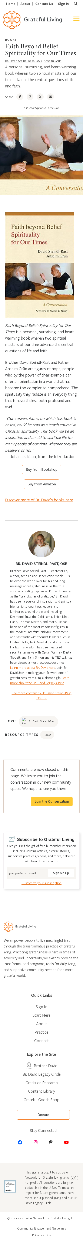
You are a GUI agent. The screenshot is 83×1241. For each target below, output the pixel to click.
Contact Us (44, 4)
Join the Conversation (52, 801)
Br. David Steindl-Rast (42, 721)
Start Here (41, 1015)
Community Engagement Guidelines (41, 1228)
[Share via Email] (50, 96)
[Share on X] (40, 96)
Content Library (41, 1091)
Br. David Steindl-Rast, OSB (23, 61)
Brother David (45, 1065)
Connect (41, 1040)
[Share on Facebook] (19, 96)
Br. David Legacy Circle (42, 1074)
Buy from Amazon (41, 484)
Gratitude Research (42, 1082)
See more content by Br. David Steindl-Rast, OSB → (42, 695)
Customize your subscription (41, 883)
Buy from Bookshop (41, 469)
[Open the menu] (76, 19)
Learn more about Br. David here (32, 667)
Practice (41, 1032)
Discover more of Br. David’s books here (39, 499)
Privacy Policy (41, 1235)
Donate (43, 1115)
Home (10, 4)
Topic (11, 721)
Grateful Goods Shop (41, 1099)
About (25, 4)
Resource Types (22, 734)
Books (11, 40)
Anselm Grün (53, 61)
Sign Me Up (61, 873)
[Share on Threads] (30, 96)
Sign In (63, 4)
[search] (76, 4)
